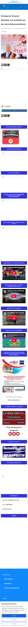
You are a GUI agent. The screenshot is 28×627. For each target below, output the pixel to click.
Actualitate (21, 28)
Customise (14, 619)
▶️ (11, 141)
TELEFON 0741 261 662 (14, 397)
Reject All (14, 623)
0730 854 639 (14, 1)
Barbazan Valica (6, 28)
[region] (14, 614)
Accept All (14, 615)
